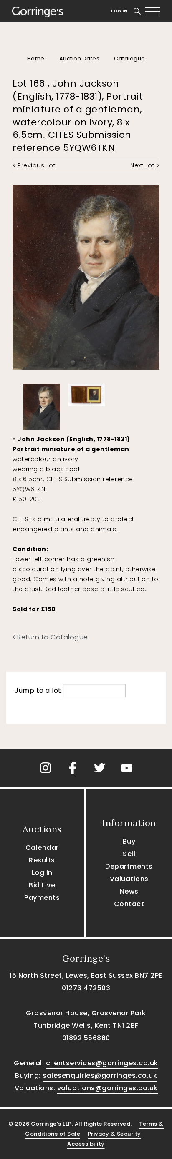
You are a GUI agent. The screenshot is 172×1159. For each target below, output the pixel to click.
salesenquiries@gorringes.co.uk (100, 1075)
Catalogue (129, 58)
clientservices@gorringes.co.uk (102, 1063)
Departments (129, 866)
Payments (42, 897)
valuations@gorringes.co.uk (107, 1088)
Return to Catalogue (51, 637)
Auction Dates (79, 58)
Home (36, 58)
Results (42, 860)
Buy (129, 841)
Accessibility (86, 1144)
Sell (129, 854)
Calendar (42, 847)
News (129, 891)
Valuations (129, 879)
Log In (119, 11)
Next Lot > (144, 165)
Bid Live (42, 885)
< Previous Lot (34, 165)
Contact (129, 904)
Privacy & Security (114, 1134)
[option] (41, 405)
